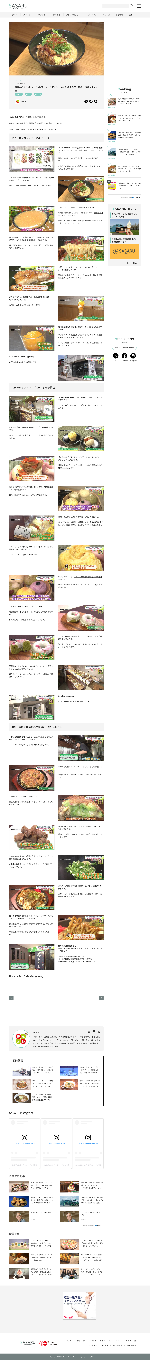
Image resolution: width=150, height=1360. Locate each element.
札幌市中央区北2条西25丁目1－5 (76, 701)
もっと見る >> (133, 263)
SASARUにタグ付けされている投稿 (24, 1165)
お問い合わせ (131, 1345)
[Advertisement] (124, 36)
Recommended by (89, 1225)
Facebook (124, 360)
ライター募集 (117, 1345)
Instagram (133, 360)
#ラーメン (38, 94)
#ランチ (28, 94)
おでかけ (92, 1340)
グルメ (69, 1340)
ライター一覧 (131, 1340)
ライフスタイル (106, 1340)
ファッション (80, 1340)
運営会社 (105, 1345)
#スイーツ (19, 94)
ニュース (119, 1340)
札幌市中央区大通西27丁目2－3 (27, 362)
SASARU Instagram (21, 1113)
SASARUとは (92, 1345)
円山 (23, 83)
